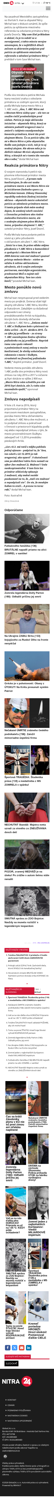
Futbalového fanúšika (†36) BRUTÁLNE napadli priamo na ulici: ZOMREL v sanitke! (28, 1061)
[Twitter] (15, 1348)
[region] (22, 3)
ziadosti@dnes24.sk (11, 1450)
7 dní (36, 989)
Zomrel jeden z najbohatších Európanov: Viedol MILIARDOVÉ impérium (26, 1054)
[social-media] (4, 1456)
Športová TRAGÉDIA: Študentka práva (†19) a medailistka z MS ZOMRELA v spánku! (28, 999)
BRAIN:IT (17, 1485)
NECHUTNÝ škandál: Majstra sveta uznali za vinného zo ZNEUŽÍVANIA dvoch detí (27, 1069)
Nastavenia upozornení (19, 1420)
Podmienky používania (19, 1410)
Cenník (11, 1405)
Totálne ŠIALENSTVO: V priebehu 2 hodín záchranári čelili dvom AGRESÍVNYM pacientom (27, 958)
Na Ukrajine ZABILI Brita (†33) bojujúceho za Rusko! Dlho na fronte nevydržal (27, 1046)
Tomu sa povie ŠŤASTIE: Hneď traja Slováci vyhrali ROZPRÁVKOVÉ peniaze (27, 1031)
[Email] (21, 1348)
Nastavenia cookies (17, 1415)
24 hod (37, 992)
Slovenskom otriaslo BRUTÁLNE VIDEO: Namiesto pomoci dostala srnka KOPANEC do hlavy (28, 976)
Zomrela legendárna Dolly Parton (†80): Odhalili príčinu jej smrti (25, 1039)
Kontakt (11, 1399)
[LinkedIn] (29, 1348)
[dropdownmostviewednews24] (27, 1077)
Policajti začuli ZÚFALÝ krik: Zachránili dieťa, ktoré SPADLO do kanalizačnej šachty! (27, 967)
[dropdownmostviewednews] (27, 984)
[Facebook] (7, 1348)
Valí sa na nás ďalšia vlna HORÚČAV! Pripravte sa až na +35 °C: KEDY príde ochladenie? (28, 1016)
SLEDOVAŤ (11, 1363)
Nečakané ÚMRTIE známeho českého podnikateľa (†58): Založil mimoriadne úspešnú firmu (29, 1007)
